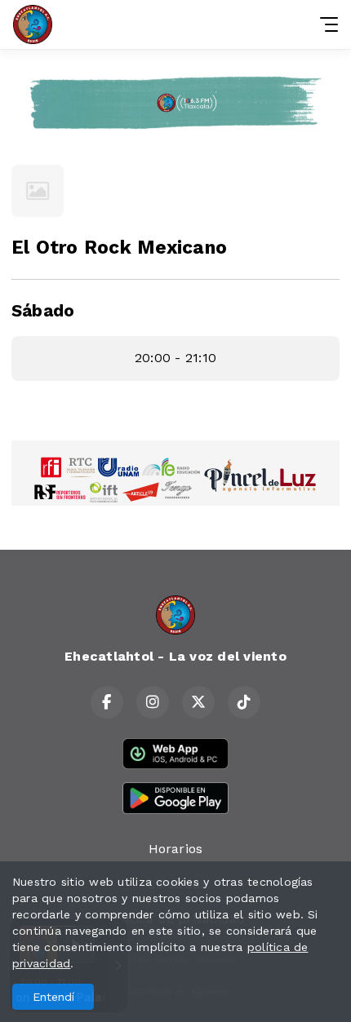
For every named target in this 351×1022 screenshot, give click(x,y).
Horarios (176, 848)
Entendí (53, 996)
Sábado (42, 311)
